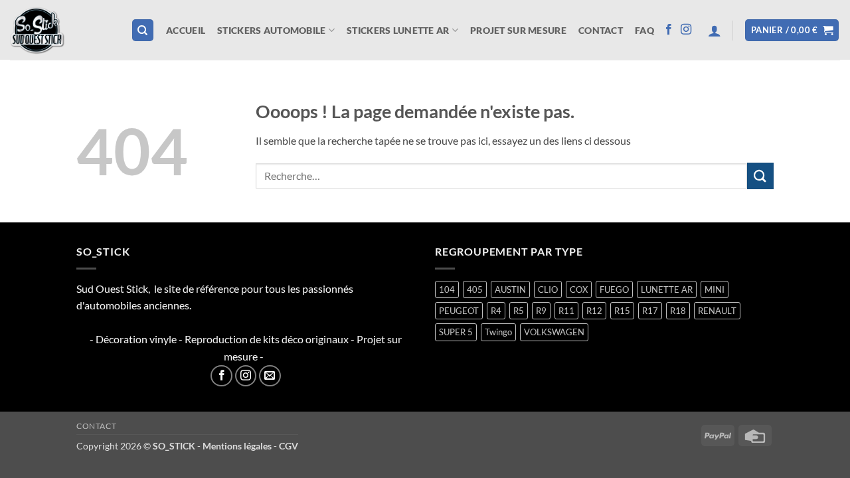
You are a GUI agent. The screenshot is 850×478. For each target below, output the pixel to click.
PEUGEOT (459, 310)
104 (447, 289)
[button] (714, 30)
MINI (714, 289)
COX (579, 289)
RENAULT (717, 310)
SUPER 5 (456, 332)
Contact (600, 30)
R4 (496, 310)
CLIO (548, 289)
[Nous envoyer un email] (270, 376)
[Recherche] (142, 30)
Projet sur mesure (518, 30)
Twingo (498, 332)
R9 (541, 310)
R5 (518, 310)
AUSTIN (510, 289)
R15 (622, 310)
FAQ (644, 30)
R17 (650, 310)
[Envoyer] (760, 176)
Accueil (185, 30)
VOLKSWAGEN (554, 332)
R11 (566, 310)
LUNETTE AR (667, 289)
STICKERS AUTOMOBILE (271, 30)
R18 (678, 310)
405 (475, 289)
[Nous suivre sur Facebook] (668, 30)
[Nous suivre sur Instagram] (686, 30)
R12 (594, 310)
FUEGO (614, 289)
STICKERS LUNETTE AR (398, 30)
